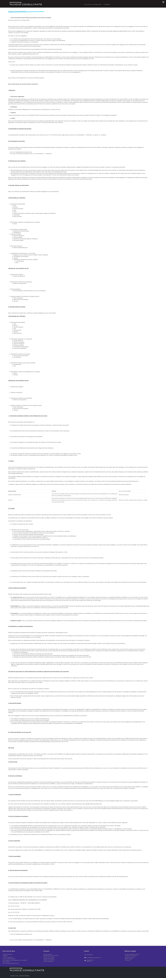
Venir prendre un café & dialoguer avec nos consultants (15, 960)
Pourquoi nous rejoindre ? (49, 958)
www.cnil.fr (69, 921)
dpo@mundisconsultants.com (31, 54)
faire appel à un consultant (92, 4)
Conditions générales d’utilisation (132, 954)
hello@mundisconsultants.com (91, 788)
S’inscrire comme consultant (9, 958)
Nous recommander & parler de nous (11, 963)
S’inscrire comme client (8, 957)
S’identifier (5, 955)
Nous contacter (6, 961)
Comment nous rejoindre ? (49, 959)
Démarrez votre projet (7, 954)
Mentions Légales (129, 958)
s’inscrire (107, 4)
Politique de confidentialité (131, 955)
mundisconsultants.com (29, 552)
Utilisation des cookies (130, 957)
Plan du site (127, 960)
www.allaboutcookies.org (115, 481)
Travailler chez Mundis (48, 961)
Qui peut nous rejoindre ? (49, 956)
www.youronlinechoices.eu (131, 481)
